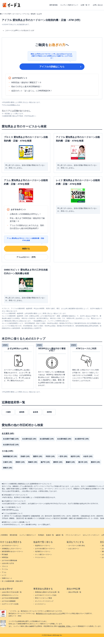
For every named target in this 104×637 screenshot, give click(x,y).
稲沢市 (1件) (75, 456)
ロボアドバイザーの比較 (10, 604)
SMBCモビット (7, 578)
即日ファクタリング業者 (43, 598)
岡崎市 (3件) (32, 462)
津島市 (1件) (7, 468)
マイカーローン (40, 557)
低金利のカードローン (42, 545)
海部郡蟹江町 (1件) (10, 456)
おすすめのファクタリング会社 (45, 595)
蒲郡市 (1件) (37, 456)
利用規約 (41, 535)
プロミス (5, 566)
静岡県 (21, 412)
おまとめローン (73, 548)
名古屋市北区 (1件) (29, 439)
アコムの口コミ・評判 (26, 257)
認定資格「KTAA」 (65, 626)
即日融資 (5, 554)
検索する (26, 248)
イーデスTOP (6, 14)
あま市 (39, 14)
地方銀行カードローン (42, 551)
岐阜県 (35, 412)
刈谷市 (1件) (87, 456)
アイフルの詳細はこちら (52, 66)
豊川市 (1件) (82, 462)
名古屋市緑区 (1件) (47, 439)
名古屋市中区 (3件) (82, 439)
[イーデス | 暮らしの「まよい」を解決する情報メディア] (11, 6)
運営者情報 (53, 5)
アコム (4, 572)
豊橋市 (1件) (70, 462)
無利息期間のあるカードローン (12, 551)
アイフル (26, 14)
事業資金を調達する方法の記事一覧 (47, 592)
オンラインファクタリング (44, 601)
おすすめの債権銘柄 (8, 601)
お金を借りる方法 (8, 563)
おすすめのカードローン (10, 545)
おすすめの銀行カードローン (45, 548)
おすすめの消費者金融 (9, 560)
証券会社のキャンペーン (10, 595)
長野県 (49, 412)
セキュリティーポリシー (91, 535)
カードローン (17, 14)
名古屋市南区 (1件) (64, 439)
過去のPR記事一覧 (74, 592)
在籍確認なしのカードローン (12, 548)
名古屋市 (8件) (8, 433)
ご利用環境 (4, 535)
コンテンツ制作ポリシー (69, 5)
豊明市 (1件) (57, 462)
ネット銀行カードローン (43, 554)
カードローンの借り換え (76, 545)
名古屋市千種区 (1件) (11, 439)
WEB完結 (5, 557)
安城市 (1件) (25, 456)
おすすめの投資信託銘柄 (10, 598)
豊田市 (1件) (95, 462)
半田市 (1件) (50, 456)
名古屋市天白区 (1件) (11, 445)
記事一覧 (84, 5)
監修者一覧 (50, 535)
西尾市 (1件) (20, 462)
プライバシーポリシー (73, 535)
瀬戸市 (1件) (45, 462)
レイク (4, 575)
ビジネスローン (40, 604)
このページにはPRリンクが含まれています (19, 30)
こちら (16, 510)
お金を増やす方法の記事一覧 (12, 592)
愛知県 (33, 14)
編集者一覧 (59, 535)
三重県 (8, 412)
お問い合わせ (98, 5)
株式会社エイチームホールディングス (49, 613)
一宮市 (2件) (62, 456)
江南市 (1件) (7, 462)
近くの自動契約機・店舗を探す (12, 581)
